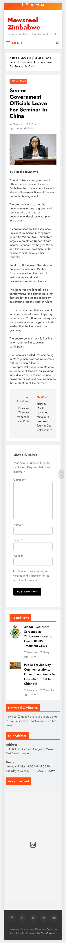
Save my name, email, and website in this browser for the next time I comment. (31, 575)
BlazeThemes (48, 933)
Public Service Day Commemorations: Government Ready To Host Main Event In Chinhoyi (39, 674)
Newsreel (18, 124)
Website (18, 556)
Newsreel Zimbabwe (24, 23)
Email (18, 540)
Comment (20, 480)
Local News (18, 81)
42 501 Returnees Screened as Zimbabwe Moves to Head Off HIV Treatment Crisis (38, 636)
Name (18, 525)
